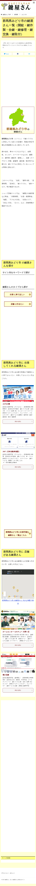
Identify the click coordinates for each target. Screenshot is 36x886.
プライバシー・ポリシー (8, 873)
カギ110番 (6, 404)
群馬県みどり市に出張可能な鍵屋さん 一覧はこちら (17, 533)
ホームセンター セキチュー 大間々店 (16, 632)
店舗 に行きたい (17, 304)
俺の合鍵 (6, 675)
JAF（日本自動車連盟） (11, 451)
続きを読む (18, 421)
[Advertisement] (18, 82)
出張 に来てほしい (17, 294)
